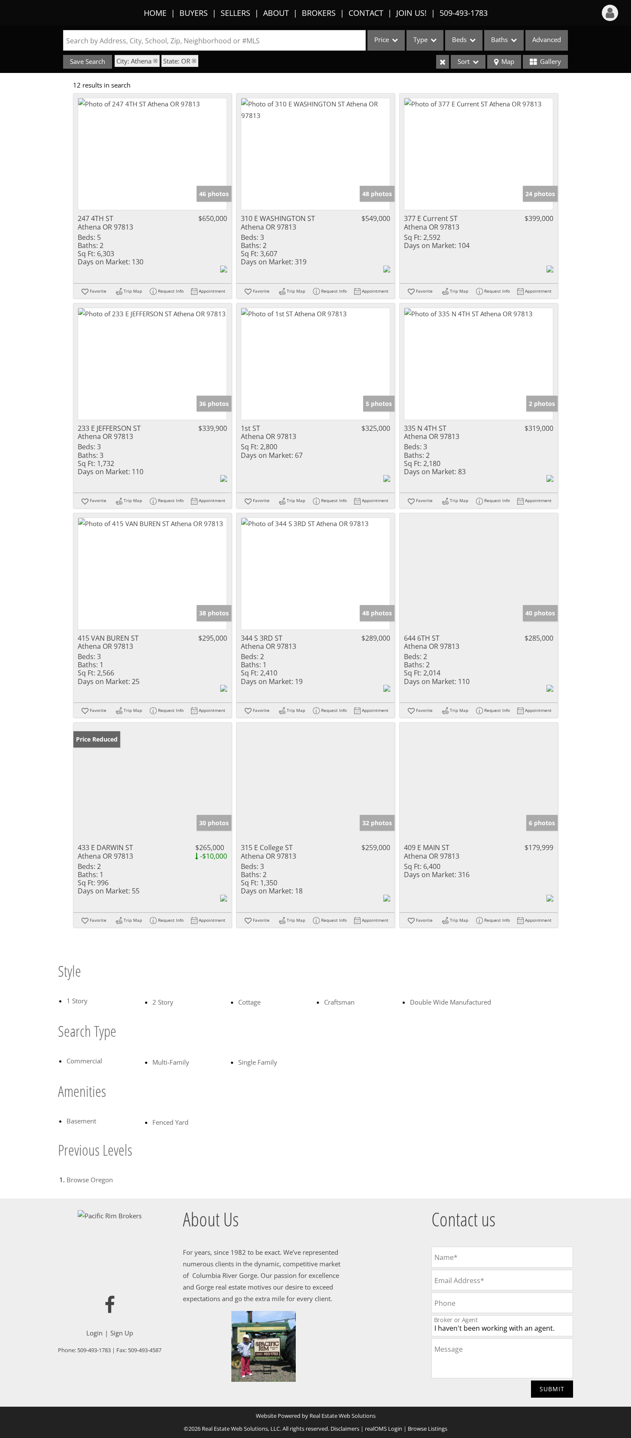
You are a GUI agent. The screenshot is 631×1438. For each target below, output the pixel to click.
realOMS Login (383, 1428)
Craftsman (339, 1002)
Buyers (193, 13)
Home (155, 13)
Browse (90, 1179)
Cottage (249, 1002)
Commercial (84, 1061)
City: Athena (134, 61)
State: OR (176, 61)
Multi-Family (170, 1062)
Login (94, 1333)
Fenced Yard (170, 1122)
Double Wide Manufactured (450, 1002)
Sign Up (121, 1333)
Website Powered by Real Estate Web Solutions (316, 1416)
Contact (366, 13)
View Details (152, 154)
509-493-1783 (464, 13)
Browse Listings (427, 1428)
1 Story (77, 1000)
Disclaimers (345, 1428)
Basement (81, 1121)
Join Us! (411, 13)
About (276, 13)
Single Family (257, 1062)
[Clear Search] (442, 62)
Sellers (235, 13)
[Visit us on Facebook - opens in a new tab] (109, 1305)
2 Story (162, 1002)
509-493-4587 (144, 1350)
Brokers (319, 13)
